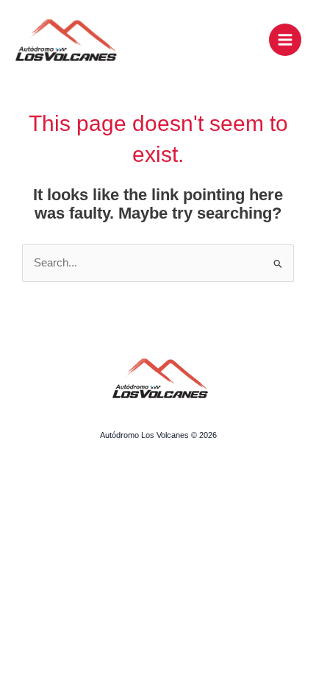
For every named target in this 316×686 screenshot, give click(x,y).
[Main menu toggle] (285, 40)
